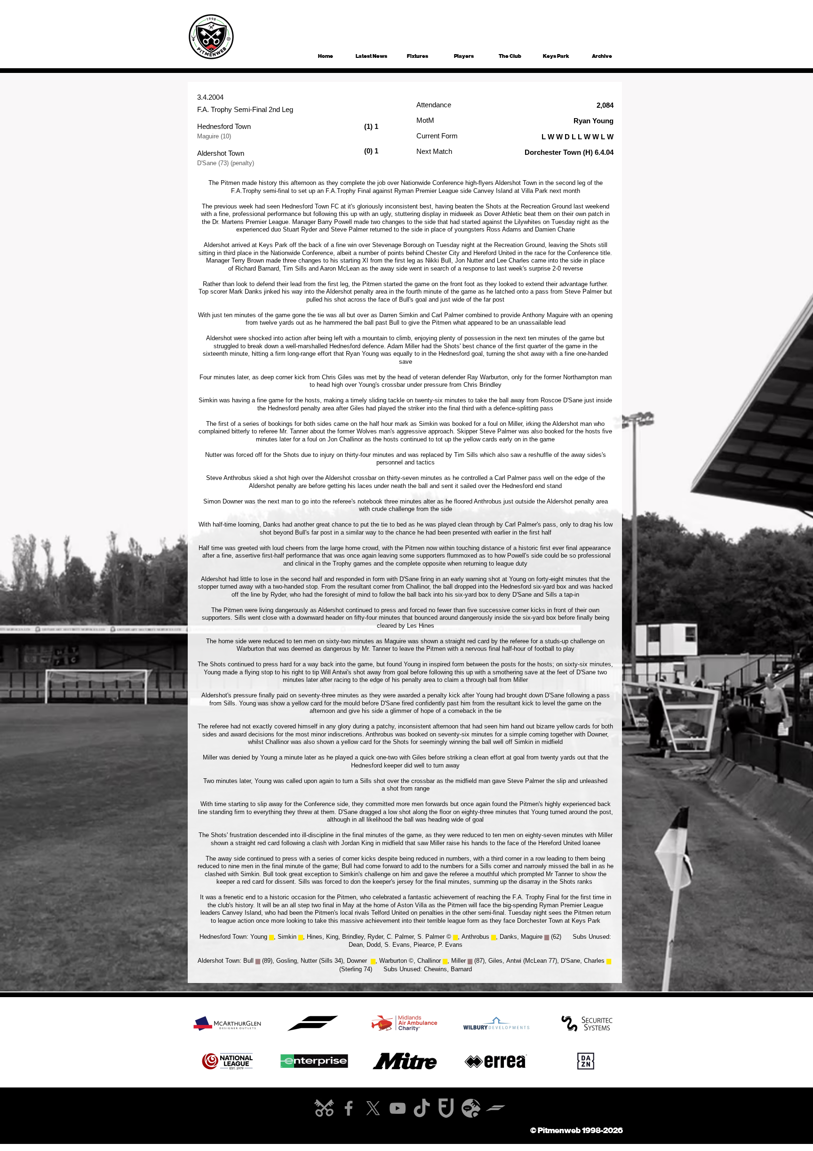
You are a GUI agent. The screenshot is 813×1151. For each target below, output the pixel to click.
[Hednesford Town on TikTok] (422, 1108)
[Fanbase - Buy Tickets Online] (446, 1108)
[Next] (637, 1023)
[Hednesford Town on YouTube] (397, 1108)
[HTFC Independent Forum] (471, 1108)
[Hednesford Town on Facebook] (349, 1108)
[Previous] (176, 1023)
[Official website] (324, 1108)
